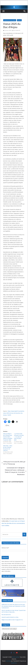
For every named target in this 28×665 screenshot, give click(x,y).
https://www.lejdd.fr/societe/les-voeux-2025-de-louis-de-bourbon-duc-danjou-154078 (13, 413)
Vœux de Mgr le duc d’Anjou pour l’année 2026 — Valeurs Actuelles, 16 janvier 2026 (7, 437)
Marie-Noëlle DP (16, 30)
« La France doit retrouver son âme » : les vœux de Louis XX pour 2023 (19, 437)
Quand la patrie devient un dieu (10, 617)
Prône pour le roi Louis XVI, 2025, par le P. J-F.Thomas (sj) (14, 463)
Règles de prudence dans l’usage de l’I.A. (12, 619)
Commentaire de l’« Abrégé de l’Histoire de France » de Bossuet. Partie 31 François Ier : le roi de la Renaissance (14, 471)
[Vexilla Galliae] (14, 6)
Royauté (19, 20)
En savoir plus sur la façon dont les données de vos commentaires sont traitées (13, 523)
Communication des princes (10, 20)
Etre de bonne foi (6, 614)
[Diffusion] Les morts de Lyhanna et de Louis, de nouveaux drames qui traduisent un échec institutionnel (13, 606)
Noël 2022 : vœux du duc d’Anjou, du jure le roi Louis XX (7, 448)
